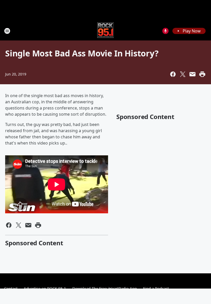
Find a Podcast (156, 288)
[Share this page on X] (182, 74)
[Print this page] (202, 74)
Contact (10, 288)
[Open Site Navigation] (7, 31)
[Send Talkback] (165, 31)
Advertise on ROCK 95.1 (45, 288)
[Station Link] (105, 30)
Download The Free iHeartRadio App (104, 288)
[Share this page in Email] (192, 74)
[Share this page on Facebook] (173, 74)
